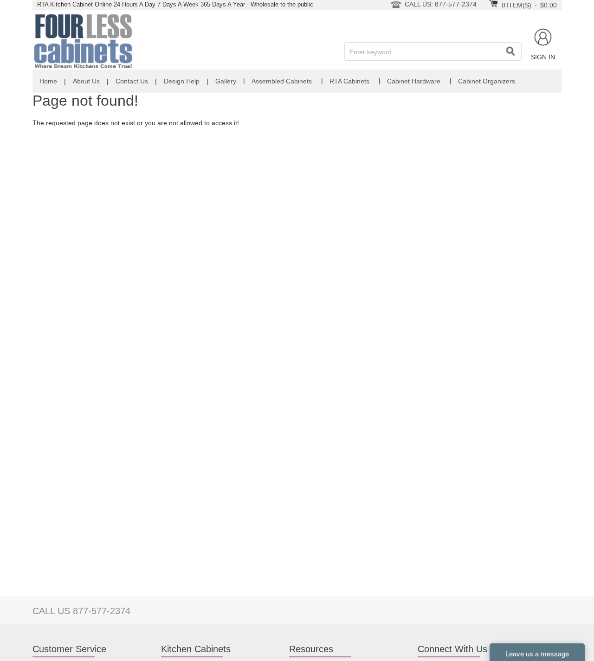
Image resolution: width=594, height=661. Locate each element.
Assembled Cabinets (282, 81)
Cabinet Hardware (413, 81)
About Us (86, 81)
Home (48, 81)
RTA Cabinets (349, 81)
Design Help (182, 81)
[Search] (510, 51)
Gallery (225, 81)
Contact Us (132, 81)
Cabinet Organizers (486, 81)
